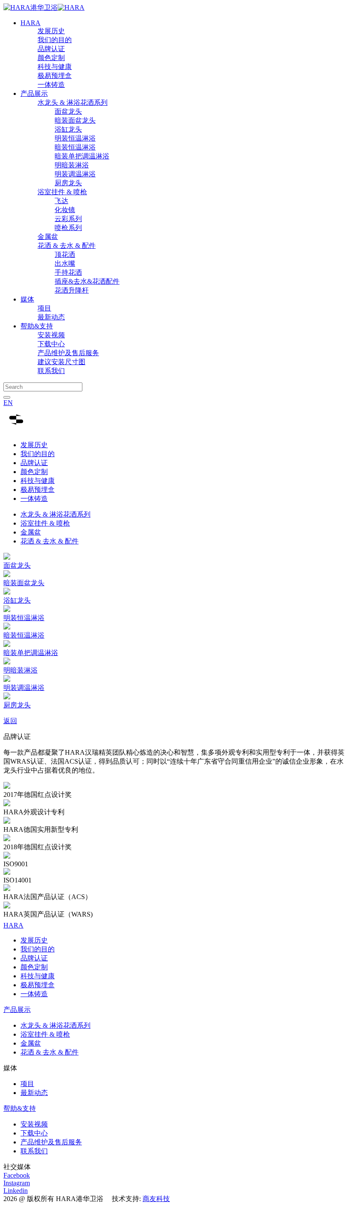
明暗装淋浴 (72, 165)
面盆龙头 (68, 111)
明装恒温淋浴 (75, 138)
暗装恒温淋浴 (75, 147)
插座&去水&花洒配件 (87, 281)
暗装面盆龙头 (75, 120)
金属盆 (48, 236)
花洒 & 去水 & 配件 (67, 245)
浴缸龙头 (68, 129)
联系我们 (51, 370)
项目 (44, 308)
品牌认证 (51, 48)
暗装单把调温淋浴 (82, 156)
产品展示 (34, 93)
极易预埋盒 (55, 75)
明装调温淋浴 (75, 174)
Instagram (16, 1183)
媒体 (27, 299)
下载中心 (51, 344)
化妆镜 (65, 209)
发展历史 (51, 30)
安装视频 (51, 335)
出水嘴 (65, 263)
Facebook (16, 1175)
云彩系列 (68, 218)
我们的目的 (55, 39)
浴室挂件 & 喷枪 (62, 191)
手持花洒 (68, 272)
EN (8, 402)
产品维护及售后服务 (68, 352)
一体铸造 (51, 84)
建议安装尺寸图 (61, 361)
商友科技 (156, 1198)
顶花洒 (65, 254)
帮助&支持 (36, 326)
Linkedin (15, 1190)
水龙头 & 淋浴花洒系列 (73, 102)
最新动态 (51, 317)
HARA (30, 22)
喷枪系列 (68, 227)
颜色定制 (51, 57)
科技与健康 (55, 66)
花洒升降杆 (72, 290)
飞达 (61, 200)
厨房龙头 (68, 183)
